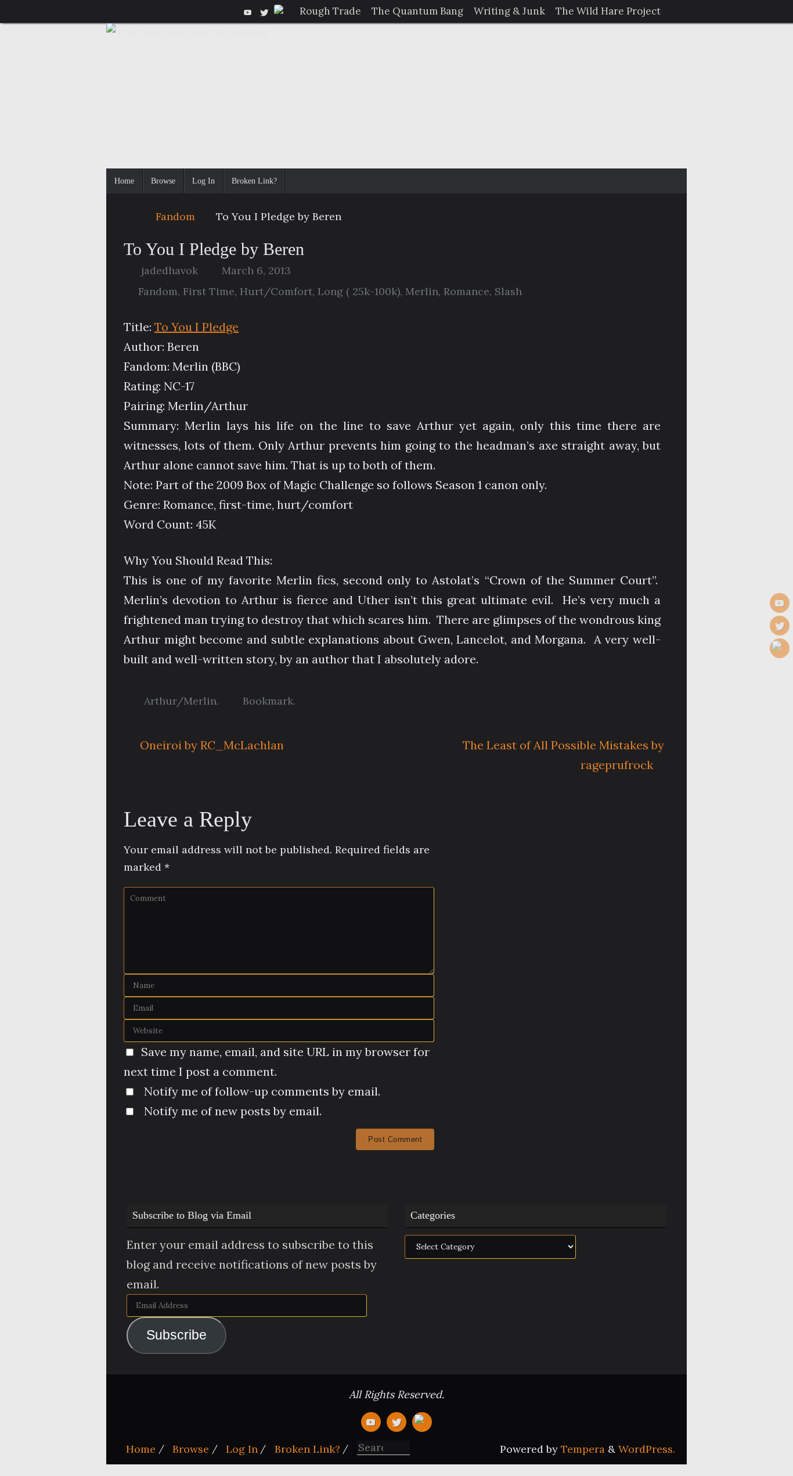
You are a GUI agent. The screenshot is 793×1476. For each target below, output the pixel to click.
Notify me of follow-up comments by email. (262, 1091)
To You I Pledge (196, 326)
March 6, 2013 (256, 270)
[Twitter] (264, 11)
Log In (242, 1449)
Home (141, 1449)
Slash (508, 291)
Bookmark (268, 701)
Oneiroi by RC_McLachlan (210, 745)
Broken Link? (307, 1449)
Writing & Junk (509, 11)
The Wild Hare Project (608, 11)
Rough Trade (330, 11)
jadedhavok (169, 270)
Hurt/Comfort (276, 291)
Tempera (583, 1449)
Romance (466, 291)
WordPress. (646, 1449)
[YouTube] (248, 11)
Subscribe (176, 1335)
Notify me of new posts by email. (233, 1111)
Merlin (421, 291)
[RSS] (280, 11)
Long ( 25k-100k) (359, 291)
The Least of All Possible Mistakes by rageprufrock (563, 755)
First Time (209, 291)
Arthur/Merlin (180, 701)
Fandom (175, 216)
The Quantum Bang (417, 11)
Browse (190, 1449)
